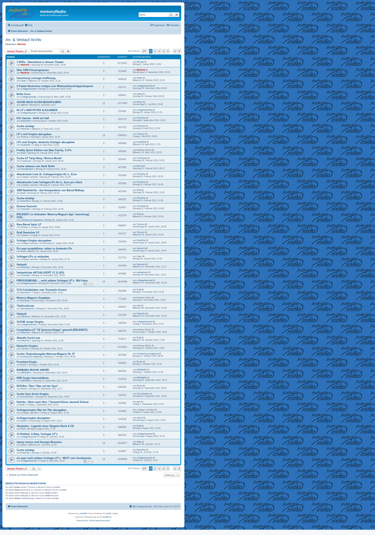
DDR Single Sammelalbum (33, 377)
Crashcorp (26, 161)
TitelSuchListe (25, 305)
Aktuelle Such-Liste (28, 337)
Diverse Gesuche (27, 206)
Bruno (139, 102)
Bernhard (25, 292)
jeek (23, 404)
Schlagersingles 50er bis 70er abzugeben (41, 410)
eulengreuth (142, 272)
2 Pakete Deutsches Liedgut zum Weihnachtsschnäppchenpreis (55, 86)
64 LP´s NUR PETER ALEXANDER (37, 110)
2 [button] (155, 51)
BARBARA (26, 372)
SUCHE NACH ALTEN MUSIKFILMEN (39, 102)
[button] (144, 51)
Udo (139, 305)
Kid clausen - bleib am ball (33, 118)
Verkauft (21, 264)
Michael (140, 62)
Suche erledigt (25, 126)
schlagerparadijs (28, 97)
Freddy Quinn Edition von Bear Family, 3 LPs (44, 150)
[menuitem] (28, 25)
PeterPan (141, 118)
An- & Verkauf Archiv (23, 40)
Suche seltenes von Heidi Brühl (36, 166)
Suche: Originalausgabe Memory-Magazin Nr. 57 (46, 353)
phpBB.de (107, 517)
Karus (23, 445)
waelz (139, 94)
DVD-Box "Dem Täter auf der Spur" (38, 385)
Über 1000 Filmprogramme (33, 70)
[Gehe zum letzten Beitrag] (146, 62)
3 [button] (159, 51)
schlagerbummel (28, 89)
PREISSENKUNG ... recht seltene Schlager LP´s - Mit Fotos (52, 280)
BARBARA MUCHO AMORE (33, 369)
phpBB (83, 513)
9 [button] (175, 51)
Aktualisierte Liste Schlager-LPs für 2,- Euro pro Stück (49, 182)
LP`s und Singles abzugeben (34, 134)
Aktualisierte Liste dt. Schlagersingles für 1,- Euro (47, 174)
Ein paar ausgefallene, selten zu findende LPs (44, 248)
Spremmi (141, 248)
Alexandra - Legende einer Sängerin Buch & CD (45, 426)
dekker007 (26, 121)
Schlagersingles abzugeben (33, 418)
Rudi (23, 153)
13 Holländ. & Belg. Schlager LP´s (37, 434)
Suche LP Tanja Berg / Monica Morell (39, 158)
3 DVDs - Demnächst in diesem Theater (40, 62)
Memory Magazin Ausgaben (33, 297)
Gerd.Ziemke (27, 396)
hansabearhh (27, 169)
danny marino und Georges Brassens (39, 442)
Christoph (25, 209)
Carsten (24, 348)
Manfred (21, 44)
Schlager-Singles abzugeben (34, 240)
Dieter (23, 81)
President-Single (27, 361)
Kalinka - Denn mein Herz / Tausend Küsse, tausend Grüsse (52, 402)
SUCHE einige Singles (30, 321)
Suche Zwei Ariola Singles (33, 394)
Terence (25, 137)
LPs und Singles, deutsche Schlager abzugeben (46, 142)
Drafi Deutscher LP (28, 232)
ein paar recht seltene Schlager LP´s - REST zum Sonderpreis (54, 458)
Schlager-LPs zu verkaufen (33, 256)
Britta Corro (24, 94)
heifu (139, 442)
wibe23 (24, 105)
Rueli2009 (25, 145)
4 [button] (163, 51)
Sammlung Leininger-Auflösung (36, 78)
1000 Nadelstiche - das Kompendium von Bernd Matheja (50, 190)
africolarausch (27, 308)
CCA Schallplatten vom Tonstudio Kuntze (42, 289)
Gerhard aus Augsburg (31, 220)
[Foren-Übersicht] (23, 12)
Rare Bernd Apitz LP (29, 224)
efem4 (24, 420)
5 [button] (168, 51)
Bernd (139, 166)
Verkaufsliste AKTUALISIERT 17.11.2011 (40, 272)
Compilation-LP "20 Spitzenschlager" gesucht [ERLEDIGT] (52, 329)
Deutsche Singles (27, 345)
